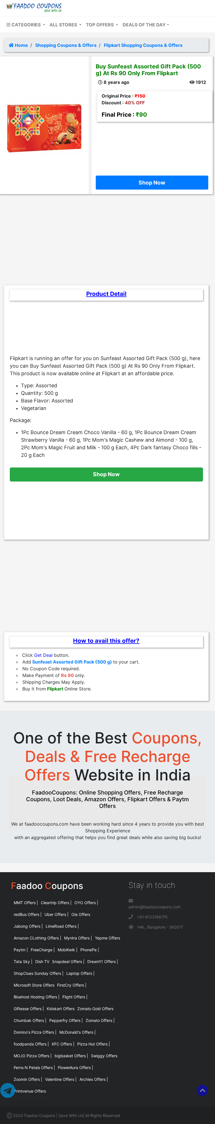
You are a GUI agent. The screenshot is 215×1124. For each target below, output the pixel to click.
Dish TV (42, 961)
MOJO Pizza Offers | (33, 1055)
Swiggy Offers (104, 1055)
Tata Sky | (23, 961)
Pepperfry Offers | (66, 1020)
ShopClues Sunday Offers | (39, 973)
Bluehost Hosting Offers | (37, 996)
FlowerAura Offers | (75, 1067)
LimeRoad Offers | (62, 926)
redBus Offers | (28, 914)
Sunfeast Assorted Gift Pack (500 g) (72, 662)
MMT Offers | (26, 902)
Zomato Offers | (100, 1020)
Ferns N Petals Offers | (34, 1067)
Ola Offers (80, 914)
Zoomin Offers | (28, 1079)
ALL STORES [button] (64, 24)
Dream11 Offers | (102, 961)
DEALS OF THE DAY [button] (144, 24)
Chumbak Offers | (30, 1020)
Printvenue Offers (30, 1091)
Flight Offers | (75, 996)
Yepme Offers (107, 938)
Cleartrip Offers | (56, 902)
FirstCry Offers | (72, 985)
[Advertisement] (152, 147)
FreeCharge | (43, 949)
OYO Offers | (86, 902)
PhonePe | (89, 949)
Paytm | (21, 949)
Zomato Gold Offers (95, 1008)
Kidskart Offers (60, 1008)
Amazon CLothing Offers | (37, 938)
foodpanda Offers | (31, 1044)
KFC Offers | (63, 1044)
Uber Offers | (57, 914)
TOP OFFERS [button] (100, 24)
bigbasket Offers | (71, 1055)
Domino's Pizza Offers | (35, 1032)
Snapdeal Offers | (68, 961)
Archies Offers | (94, 1079)
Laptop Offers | (80, 973)
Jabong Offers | (28, 926)
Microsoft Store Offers (34, 985)
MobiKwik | (68, 949)
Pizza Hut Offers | (93, 1044)
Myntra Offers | (78, 938)
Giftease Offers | (29, 1008)
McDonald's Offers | (77, 1032)
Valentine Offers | (61, 1079)
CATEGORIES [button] (26, 24)
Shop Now (152, 182)
